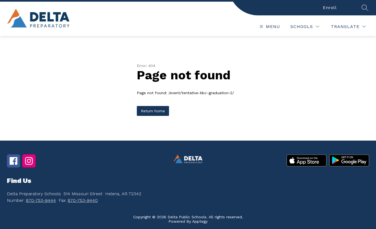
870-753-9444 (41, 200)
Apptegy (200, 221)
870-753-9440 (83, 200)
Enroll (329, 7)
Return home (153, 111)
